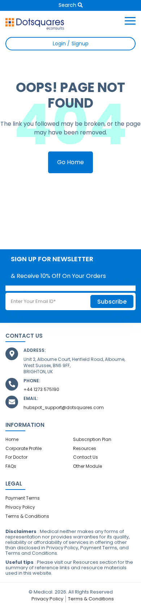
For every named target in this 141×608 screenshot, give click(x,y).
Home (11, 439)
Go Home (70, 162)
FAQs (10, 466)
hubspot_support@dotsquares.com (64, 407)
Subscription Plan (92, 439)
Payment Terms (22, 498)
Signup (79, 43)
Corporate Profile (23, 448)
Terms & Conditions (27, 516)
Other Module (87, 466)
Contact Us (85, 457)
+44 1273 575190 (41, 389)
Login (60, 43)
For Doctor (16, 457)
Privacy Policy (20, 507)
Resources (84, 448)
